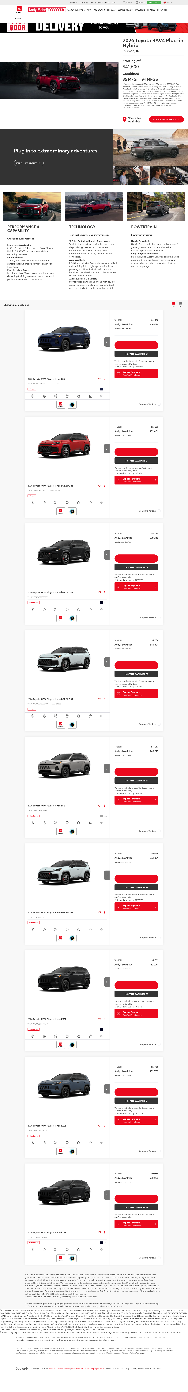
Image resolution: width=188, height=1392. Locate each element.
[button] (107, 342)
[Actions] (104, 378)
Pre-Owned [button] (99, 10)
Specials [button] (111, 10)
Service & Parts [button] (125, 10)
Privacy (67, 1368)
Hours (102, 1368)
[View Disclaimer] (101, 396)
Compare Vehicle (147, 404)
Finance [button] (151, 10)
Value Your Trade (76, 10)
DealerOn (51, 1368)
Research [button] (162, 10)
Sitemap (60, 1368)
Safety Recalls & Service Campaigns (85, 1368)
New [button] (89, 10)
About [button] (18, 18)
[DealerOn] (23, 1368)
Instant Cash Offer (136, 353)
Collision (140, 10)
